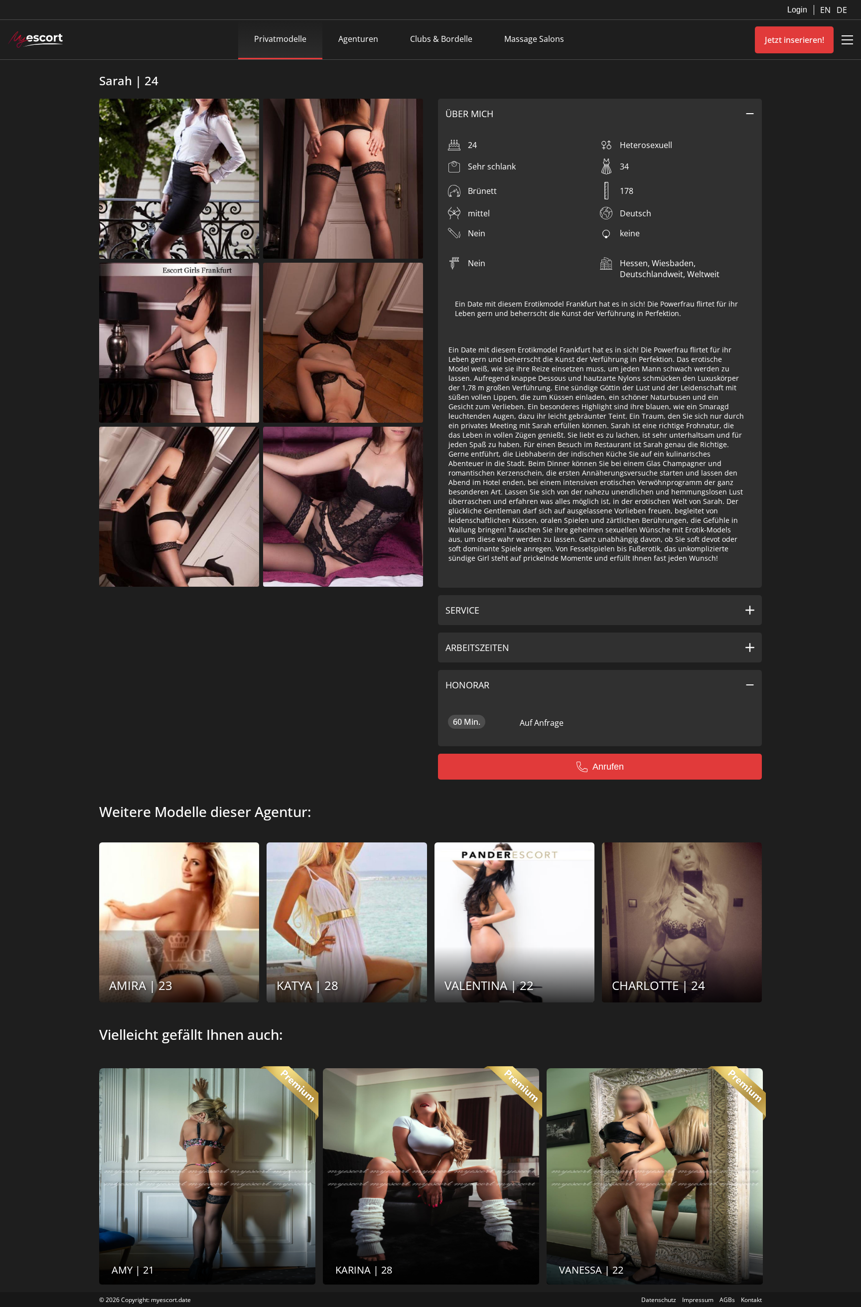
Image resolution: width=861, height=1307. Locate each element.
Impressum (698, 1300)
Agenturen (358, 38)
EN (826, 9)
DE (842, 9)
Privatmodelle (280, 38)
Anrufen (608, 767)
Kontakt (751, 1300)
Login (797, 9)
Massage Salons (534, 38)
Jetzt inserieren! (794, 39)
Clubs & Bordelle (441, 38)
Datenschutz (658, 1300)
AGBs (727, 1300)
